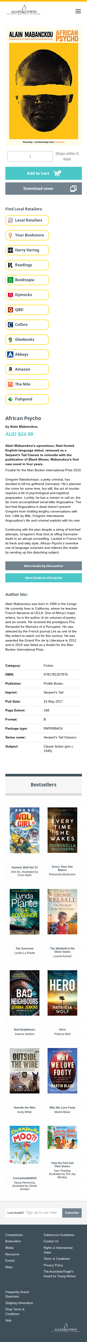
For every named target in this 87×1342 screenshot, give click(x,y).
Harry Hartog (27, 250)
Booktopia (24, 279)
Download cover (38, 188)
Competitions (14, 1235)
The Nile (22, 384)
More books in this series (43, 578)
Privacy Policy (53, 1265)
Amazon (22, 369)
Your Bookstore (29, 235)
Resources (12, 1254)
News (9, 1267)
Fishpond (23, 399)
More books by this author (43, 566)
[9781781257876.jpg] (43, 86)
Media (9, 1248)
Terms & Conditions (57, 1258)
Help (8, 1320)
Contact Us (51, 1241)
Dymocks (23, 294)
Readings (23, 264)
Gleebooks (24, 339)
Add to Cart (38, 173)
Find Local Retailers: (24, 209)
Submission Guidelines (59, 1235)
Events (10, 1260)
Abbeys (21, 354)
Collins (21, 324)
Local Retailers (28, 220)
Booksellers (13, 1241)
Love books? (15, 1213)
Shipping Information (19, 1303)
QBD (19, 309)
